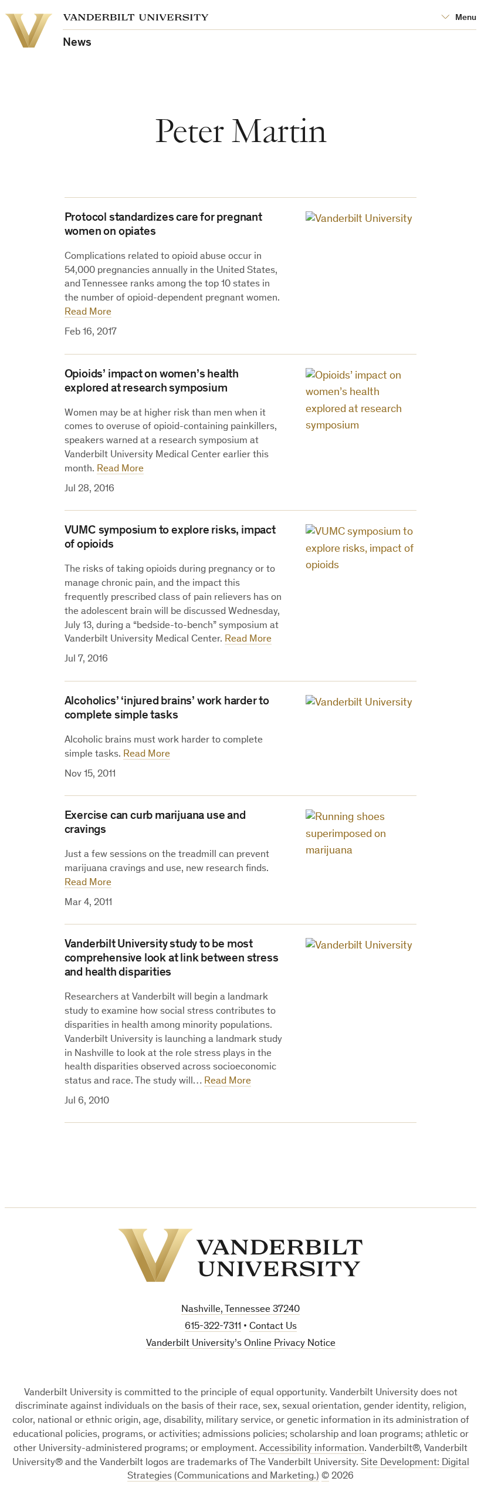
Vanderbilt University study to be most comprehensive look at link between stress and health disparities (172, 959)
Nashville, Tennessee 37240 (240, 1310)
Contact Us (273, 1327)
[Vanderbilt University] (240, 1255)
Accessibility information (311, 1449)
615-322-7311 (213, 1327)
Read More (88, 313)
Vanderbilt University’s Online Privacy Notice (241, 1344)
